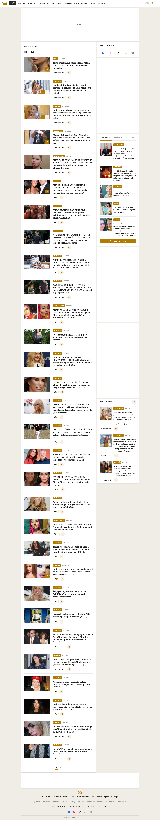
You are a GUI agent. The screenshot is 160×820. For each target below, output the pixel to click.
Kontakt (71, 806)
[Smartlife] (91, 801)
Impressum (55, 806)
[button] (59, 72)
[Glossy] (73, 801)
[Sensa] (100, 801)
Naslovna (27, 46)
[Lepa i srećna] (81, 801)
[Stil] (4, 3)
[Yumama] (110, 801)
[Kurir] (37, 801)
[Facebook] (103, 53)
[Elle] (64, 801)
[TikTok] (118, 53)
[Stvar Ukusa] (122, 801)
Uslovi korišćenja (103, 806)
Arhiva (78, 806)
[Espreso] (56, 801)
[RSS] (125, 53)
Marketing (63, 806)
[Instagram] (110, 53)
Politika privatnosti (89, 806)
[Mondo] (46, 801)
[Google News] (132, 53)
